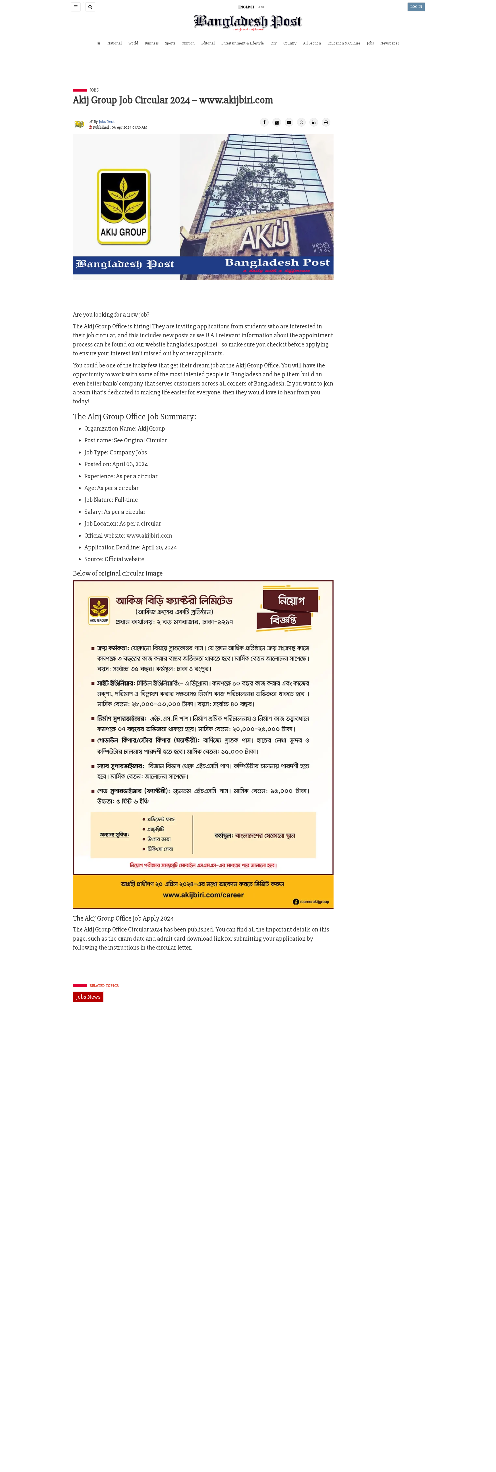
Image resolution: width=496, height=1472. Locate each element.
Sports (170, 43)
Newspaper (389, 43)
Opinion (188, 43)
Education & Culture (344, 43)
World (133, 43)
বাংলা (261, 7)
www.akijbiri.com (149, 536)
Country (290, 43)
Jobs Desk (107, 121)
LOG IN (416, 6)
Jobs (370, 43)
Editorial (208, 43)
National (114, 43)
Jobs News (88, 996)
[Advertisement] (248, 73)
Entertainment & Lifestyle (242, 43)
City (273, 43)
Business (151, 43)
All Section (312, 43)
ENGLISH (246, 7)
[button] (76, 6)
